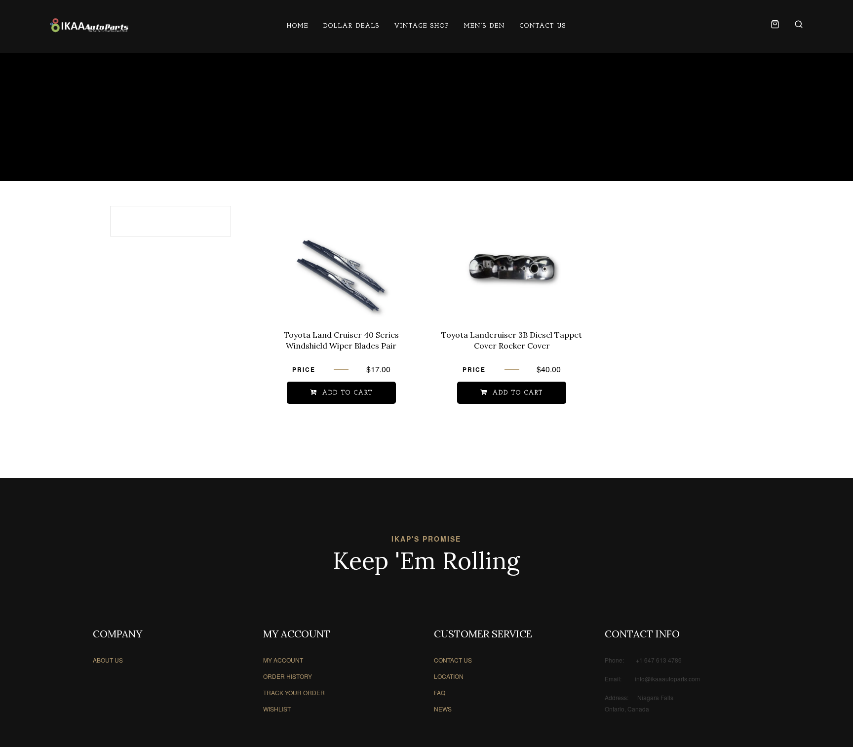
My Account (283, 660)
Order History (287, 676)
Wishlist (277, 709)
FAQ (439, 692)
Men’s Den (484, 26)
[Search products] (795, 26)
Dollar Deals (351, 26)
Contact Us (543, 26)
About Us (108, 660)
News (443, 709)
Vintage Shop (421, 26)
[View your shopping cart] (775, 26)
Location (449, 676)
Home (298, 26)
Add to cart (347, 393)
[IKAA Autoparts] (89, 26)
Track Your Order (294, 692)
